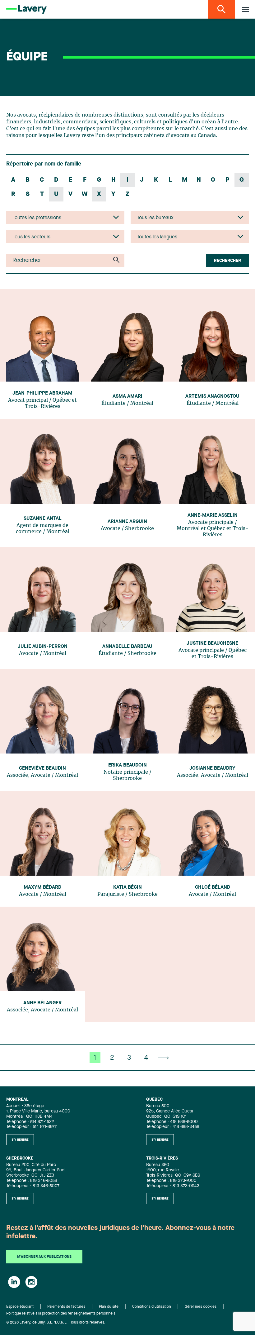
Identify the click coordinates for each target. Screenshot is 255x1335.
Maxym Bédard (42, 887)
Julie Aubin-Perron (42, 646)
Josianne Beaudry (212, 768)
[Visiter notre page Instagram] (31, 1282)
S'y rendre (20, 1139)
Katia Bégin (127, 887)
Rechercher (227, 261)
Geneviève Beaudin (42, 768)
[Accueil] (26, 9)
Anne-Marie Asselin (213, 515)
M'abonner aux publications (44, 1257)
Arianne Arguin (127, 521)
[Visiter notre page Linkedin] (14, 1282)
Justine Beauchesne (212, 643)
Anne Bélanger (42, 1003)
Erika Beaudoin (127, 765)
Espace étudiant (20, 1307)
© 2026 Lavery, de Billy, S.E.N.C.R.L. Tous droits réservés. (55, 1322)
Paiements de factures (66, 1307)
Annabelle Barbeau (127, 646)
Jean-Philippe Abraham (42, 393)
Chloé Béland (212, 887)
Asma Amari (127, 396)
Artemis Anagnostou (212, 396)
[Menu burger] (245, 9)
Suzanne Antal (43, 518)
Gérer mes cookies (200, 1307)
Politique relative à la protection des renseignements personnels (60, 1313)
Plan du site (108, 1307)
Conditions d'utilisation (151, 1307)
